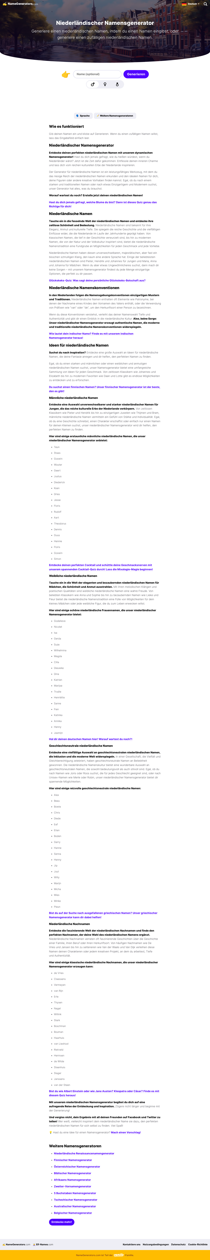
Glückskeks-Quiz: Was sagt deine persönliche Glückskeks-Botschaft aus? (97, 280)
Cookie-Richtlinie (198, 1244)
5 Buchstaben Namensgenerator (75, 1193)
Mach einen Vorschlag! (126, 1132)
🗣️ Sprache (83, 115)
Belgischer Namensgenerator (73, 1212)
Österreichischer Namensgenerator (77, 1166)
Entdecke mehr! (62, 1222)
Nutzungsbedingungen (156, 1244)
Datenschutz (178, 1244)
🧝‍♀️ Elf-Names (43, 1244)
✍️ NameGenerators (16, 1244)
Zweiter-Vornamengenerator (72, 1186)
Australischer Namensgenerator (75, 1206)
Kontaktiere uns (131, 1244)
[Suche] (205, 4)
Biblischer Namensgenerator (72, 1173)
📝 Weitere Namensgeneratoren (114, 115)
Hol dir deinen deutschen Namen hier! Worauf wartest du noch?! (90, 739)
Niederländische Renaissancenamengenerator (84, 1153)
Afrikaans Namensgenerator (72, 1179)
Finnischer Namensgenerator (73, 1160)
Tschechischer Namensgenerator (75, 1199)
